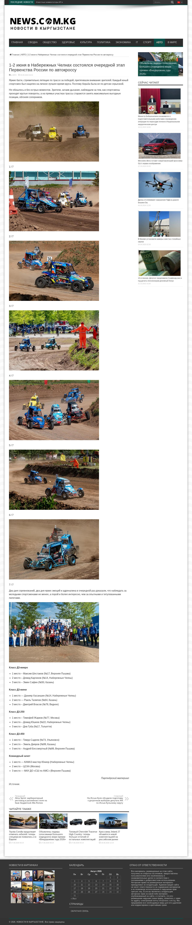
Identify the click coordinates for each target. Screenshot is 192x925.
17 (75, 888)
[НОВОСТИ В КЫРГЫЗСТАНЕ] (42, 29)
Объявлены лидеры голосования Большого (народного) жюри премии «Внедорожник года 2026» (52, 835)
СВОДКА (33, 42)
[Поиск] (172, 2)
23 (118, 888)
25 (82, 892)
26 (89, 892)
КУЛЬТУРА (86, 42)
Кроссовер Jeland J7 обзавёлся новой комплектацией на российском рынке (109, 835)
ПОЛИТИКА (103, 42)
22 (110, 888)
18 (82, 888)
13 (96, 885)
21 (103, 888)
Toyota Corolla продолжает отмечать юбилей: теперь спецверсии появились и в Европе (22, 835)
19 (89, 888)
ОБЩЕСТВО (50, 42)
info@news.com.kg (167, 900)
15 (110, 885)
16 (118, 885)
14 (103, 885)
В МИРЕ (172, 42)
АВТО (159, 42)
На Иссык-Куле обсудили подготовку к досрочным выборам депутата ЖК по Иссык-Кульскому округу (105, 799)
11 (82, 885)
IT (137, 42)
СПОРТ (147, 42)
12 (89, 885)
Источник (14, 784)
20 (96, 888)
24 (75, 892)
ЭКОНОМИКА (123, 42)
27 (96, 892)
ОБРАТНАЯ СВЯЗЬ (79, 911)
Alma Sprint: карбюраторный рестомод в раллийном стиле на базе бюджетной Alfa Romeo (31, 799)
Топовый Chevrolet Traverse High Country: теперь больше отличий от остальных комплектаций (83, 835)
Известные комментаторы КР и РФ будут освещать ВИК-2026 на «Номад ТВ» (69, 2)
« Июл (73, 898)
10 (75, 885)
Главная (17, 42)
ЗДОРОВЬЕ (68, 42)
